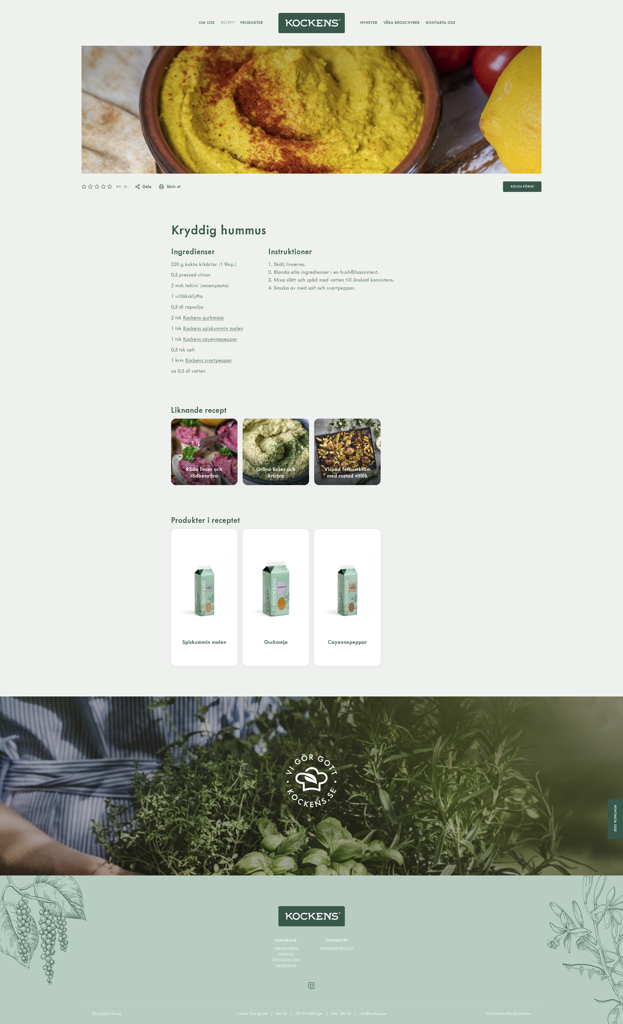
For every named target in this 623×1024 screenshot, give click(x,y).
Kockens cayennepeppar (210, 339)
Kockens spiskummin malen (213, 328)
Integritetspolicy (337, 948)
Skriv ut (173, 186)
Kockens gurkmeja (203, 317)
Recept (227, 22)
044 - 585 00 (341, 1013)
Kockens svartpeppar (208, 360)
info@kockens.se (373, 1013)
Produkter (251, 22)
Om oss (206, 22)
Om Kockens (286, 948)
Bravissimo (522, 1013)
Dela (147, 186)
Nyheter (368, 22)
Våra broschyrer (402, 22)
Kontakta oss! (615, 818)
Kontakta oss (440, 22)
